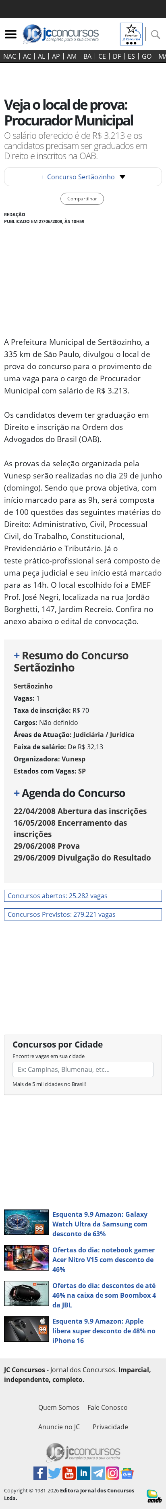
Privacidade (110, 1426)
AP (56, 56)
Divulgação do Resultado (82, 857)
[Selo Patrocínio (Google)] (131, 33)
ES (131, 56)
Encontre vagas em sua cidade (48, 1056)
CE (102, 56)
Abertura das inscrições (80, 811)
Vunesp (73, 758)
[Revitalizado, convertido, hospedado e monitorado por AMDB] (154, 1495)
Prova (47, 845)
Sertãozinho (33, 686)
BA (87, 56)
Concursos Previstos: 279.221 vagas (62, 914)
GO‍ (146, 56)
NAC (9, 56)
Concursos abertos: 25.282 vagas (58, 895)
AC (27, 56)
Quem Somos (58, 1407)
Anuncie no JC (59, 1426)
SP (82, 771)
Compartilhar (82, 198)
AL (41, 56)
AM (72, 56)
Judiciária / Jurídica (104, 734)
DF (117, 56)
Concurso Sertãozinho (77, 176)
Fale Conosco (107, 1407)
